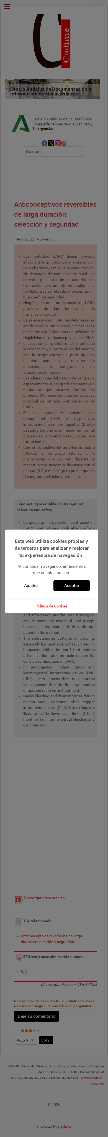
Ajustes (31, 585)
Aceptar (71, 585)
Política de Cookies (51, 606)
